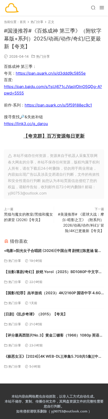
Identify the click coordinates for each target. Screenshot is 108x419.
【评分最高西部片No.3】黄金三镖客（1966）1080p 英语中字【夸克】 (53, 335)
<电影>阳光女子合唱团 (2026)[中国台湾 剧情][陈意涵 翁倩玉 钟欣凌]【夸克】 (53, 251)
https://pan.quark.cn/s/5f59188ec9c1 (58, 105)
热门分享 (43, 56)
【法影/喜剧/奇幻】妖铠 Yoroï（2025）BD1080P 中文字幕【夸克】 (53, 272)
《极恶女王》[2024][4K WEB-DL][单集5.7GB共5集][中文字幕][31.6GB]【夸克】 (53, 356)
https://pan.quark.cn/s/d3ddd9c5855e (51, 73)
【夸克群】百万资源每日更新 (54, 136)
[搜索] (93, 7)
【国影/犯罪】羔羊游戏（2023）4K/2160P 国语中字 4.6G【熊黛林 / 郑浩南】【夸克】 (52, 293)
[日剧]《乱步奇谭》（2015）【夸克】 (35, 314)
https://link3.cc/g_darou (26, 123)
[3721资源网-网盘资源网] (12, 8)
